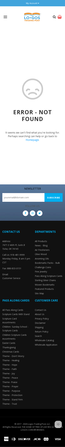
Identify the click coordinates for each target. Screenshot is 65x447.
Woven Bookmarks (44, 284)
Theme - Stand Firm (12, 399)
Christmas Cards (10, 351)
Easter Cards (8, 342)
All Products (41, 241)
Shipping (39, 327)
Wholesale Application (46, 344)
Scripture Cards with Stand (16, 314)
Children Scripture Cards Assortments (14, 336)
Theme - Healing (10, 360)
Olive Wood (41, 254)
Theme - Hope (9, 364)
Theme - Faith (9, 369)
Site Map (39, 293)
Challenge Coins (43, 267)
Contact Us (40, 309)
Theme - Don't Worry (13, 356)
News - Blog (41, 245)
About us (39, 314)
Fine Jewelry (41, 271)
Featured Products (44, 288)
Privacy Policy (42, 318)
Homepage (32, 140)
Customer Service (11, 278)
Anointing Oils (42, 258)
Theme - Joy (8, 373)
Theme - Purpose (11, 390)
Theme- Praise (9, 382)
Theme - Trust (9, 403)
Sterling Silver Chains (45, 280)
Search (38, 336)
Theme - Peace (10, 377)
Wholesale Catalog (44, 340)
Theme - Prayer (10, 386)
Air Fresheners (42, 249)
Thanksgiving (9, 347)
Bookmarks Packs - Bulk (47, 262)
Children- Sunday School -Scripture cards (15, 328)
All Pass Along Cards (12, 309)
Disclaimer (40, 322)
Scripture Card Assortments (9, 320)
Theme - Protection (12, 395)
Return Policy (41, 331)
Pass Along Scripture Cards (48, 275)
